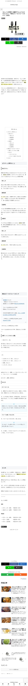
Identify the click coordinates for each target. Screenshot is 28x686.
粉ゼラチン (11, 133)
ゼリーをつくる (13, 154)
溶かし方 (12, 135)
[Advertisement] (14, 62)
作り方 (10, 152)
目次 (12, 129)
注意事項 (12, 139)
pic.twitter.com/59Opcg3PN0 (9, 314)
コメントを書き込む (14, 669)
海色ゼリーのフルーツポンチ (14, 148)
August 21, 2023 (7, 320)
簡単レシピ (4, 526)
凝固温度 (12, 137)
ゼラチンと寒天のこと (12, 131)
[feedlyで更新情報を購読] (7, 574)
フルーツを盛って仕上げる (15, 156)
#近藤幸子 (5, 300)
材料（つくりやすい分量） (14, 150)
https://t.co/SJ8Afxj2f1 (19, 303)
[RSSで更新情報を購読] (20, 574)
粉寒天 (10, 141)
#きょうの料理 (21, 313)
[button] (18, 42)
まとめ (9, 158)
